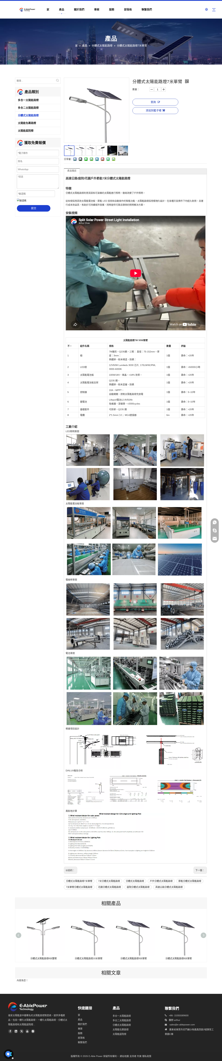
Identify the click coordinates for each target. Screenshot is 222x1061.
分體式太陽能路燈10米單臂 (88, 958)
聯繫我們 (147, 9)
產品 (61, 9)
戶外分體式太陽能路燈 (161, 881)
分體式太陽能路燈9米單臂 (133, 958)
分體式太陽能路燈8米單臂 (178, 958)
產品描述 (71, 170)
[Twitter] (22, 1031)
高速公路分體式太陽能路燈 (169, 887)
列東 (139, 1056)
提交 (33, 208)
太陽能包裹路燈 (27, 123)
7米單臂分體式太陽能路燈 (79, 887)
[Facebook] (10, 1031)
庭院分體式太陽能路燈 (138, 887)
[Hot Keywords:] (57, 81)
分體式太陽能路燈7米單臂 (79, 881)
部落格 (128, 9)
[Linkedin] (16, 1031)
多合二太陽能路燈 (28, 107)
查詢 (153, 102)
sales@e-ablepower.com (182, 1024)
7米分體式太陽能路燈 (109, 881)
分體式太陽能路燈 (28, 115)
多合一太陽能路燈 (28, 100)
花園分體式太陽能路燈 (109, 887)
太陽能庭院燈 (25, 130)
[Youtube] (27, 1031)
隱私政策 (146, 1056)
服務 (111, 9)
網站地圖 (124, 1056)
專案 (96, 9)
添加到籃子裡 (153, 110)
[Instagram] (33, 1031)
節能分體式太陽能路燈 (189, 881)
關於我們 (79, 9)
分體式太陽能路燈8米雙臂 (43, 958)
